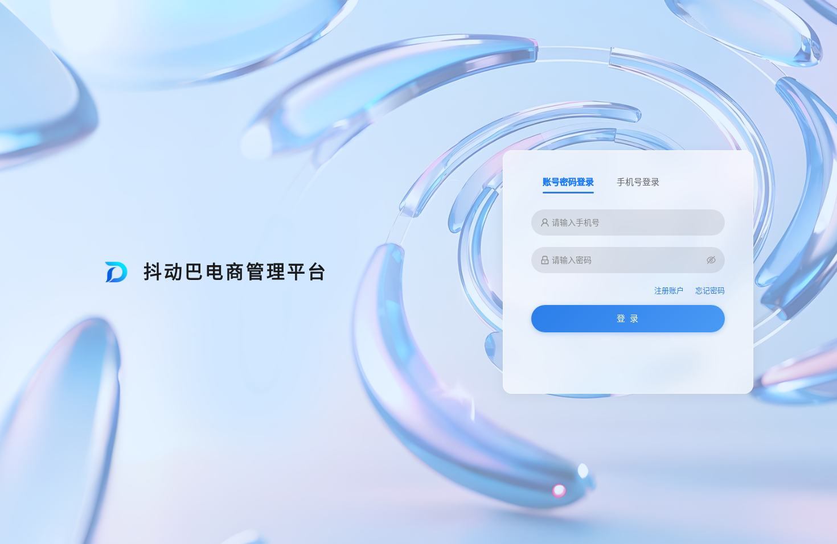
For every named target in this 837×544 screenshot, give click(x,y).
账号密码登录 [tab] (568, 181)
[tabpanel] (628, 277)
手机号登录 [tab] (638, 181)
